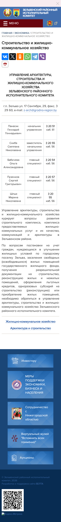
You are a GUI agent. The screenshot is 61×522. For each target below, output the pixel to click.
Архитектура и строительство (30, 328)
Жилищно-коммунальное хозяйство (30, 321)
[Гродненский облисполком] (52, 23)
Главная (7, 33)
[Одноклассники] (20, 56)
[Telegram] (35, 56)
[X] (12, 56)
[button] (5, 23)
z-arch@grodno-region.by (40, 110)
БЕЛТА (39, 483)
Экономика (21, 33)
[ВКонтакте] (5, 56)
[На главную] (7, 13)
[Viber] (42, 56)
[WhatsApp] (27, 56)
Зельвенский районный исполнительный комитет (40, 13)
